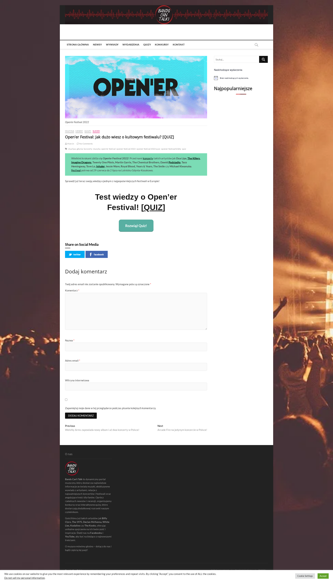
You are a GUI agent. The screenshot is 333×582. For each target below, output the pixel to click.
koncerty (88, 149)
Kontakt (179, 44)
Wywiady (112, 44)
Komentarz (72, 290)
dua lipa (72, 149)
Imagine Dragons (81, 162)
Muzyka (69, 131)
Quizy (147, 44)
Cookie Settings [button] (305, 576)
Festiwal (76, 170)
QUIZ (153, 207)
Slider (96, 131)
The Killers (193, 158)
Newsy (97, 44)
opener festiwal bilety (171, 149)
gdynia (80, 149)
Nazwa (69, 340)
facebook (99, 254)
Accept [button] (323, 576)
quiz (184, 149)
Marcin (70, 143)
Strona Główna (78, 44)
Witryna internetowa (77, 380)
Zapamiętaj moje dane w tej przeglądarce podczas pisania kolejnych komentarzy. (110, 408)
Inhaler (100, 166)
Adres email (72, 360)
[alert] (241, 78)
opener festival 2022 (126, 149)
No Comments (86, 143)
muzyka (96, 149)
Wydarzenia (130, 44)
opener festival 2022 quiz (148, 149)
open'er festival (108, 149)
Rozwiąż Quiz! (136, 226)
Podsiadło (175, 162)
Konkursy (162, 44)
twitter (77, 254)
